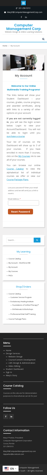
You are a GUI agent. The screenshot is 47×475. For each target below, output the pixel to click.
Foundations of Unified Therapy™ (25, 305)
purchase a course (16, 136)
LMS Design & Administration (21, 363)
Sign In (9, 372)
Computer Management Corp (23, 27)
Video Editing (14, 366)
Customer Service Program (21, 297)
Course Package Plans (17, 179)
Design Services (13, 353)
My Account (12, 267)
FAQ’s (10, 275)
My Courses (13, 271)
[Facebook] (21, 17)
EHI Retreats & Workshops (22, 309)
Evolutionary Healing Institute (22, 301)
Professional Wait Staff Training (23, 314)
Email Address (14, 199)
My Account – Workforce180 (19, 263)
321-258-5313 (24, 8)
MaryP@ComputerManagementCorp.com (24, 12)
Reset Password (20, 211)
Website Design (15, 356)
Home (8, 350)
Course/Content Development (22, 359)
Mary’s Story (11, 375)
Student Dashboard (15, 369)
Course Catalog (14, 258)
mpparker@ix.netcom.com (13, 454)
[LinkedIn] (25, 17)
